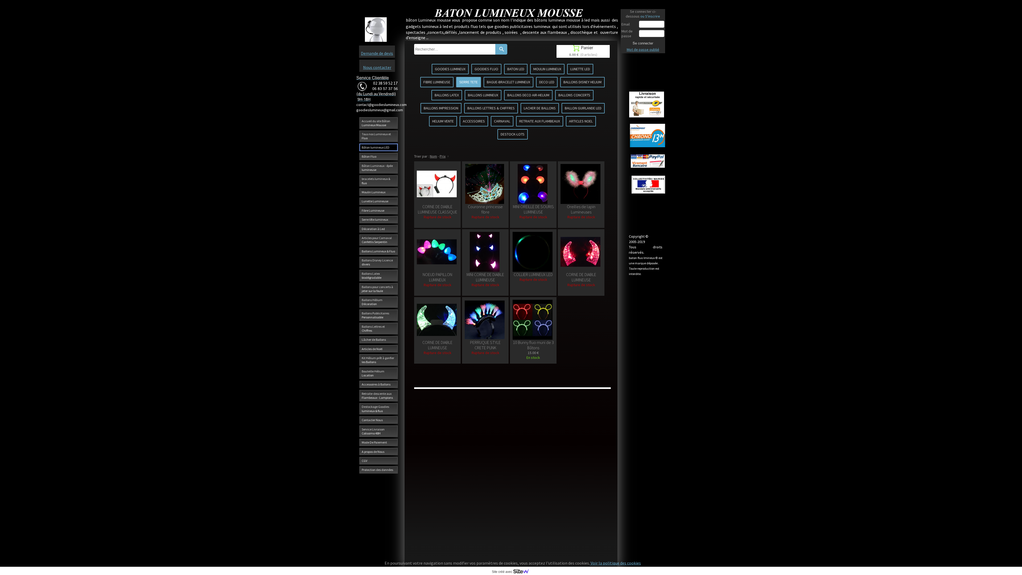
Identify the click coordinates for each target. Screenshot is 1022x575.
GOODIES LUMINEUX (450, 69)
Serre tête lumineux (375, 219)
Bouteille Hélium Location (373, 373)
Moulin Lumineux (373, 192)
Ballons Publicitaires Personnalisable (375, 315)
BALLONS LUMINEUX (483, 95)
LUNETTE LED (580, 69)
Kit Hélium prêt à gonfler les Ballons (378, 360)
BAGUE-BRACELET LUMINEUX (508, 82)
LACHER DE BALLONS (540, 108)
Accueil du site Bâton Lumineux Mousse (376, 123)
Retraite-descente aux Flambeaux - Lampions (377, 396)
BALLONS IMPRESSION (441, 108)
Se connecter (643, 43)
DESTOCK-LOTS (513, 134)
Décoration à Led (373, 229)
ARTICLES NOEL (581, 121)
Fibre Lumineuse (373, 210)
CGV (364, 461)
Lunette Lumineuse (375, 201)
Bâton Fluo (369, 156)
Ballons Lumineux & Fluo (378, 251)
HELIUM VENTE (443, 121)
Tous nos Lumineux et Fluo (376, 136)
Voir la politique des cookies (615, 563)
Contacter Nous (372, 420)
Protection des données (377, 470)
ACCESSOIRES (474, 121)
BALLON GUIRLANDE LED (583, 108)
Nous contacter (377, 67)
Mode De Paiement (374, 442)
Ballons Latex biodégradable (371, 276)
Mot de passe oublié (643, 49)
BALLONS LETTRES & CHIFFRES (491, 108)
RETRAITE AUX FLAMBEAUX (539, 121)
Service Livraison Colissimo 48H (373, 431)
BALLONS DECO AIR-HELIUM (528, 95)
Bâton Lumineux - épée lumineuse (377, 168)
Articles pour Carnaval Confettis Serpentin (377, 240)
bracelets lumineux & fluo (376, 181)
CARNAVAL (502, 121)
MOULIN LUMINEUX (547, 69)
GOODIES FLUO (486, 69)
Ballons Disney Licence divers (377, 262)
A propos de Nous (373, 452)
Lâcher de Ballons (374, 340)
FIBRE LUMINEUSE (436, 82)
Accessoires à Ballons (376, 384)
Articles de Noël (372, 349)
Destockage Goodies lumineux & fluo (375, 409)
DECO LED (546, 82)
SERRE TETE (468, 82)
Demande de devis (377, 53)
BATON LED (515, 69)
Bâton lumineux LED (375, 147)
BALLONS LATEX (447, 95)
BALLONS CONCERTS (574, 95)
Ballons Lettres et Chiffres (373, 328)
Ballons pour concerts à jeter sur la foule (377, 289)
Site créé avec (502, 572)
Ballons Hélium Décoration (372, 302)
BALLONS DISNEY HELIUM (582, 82)
